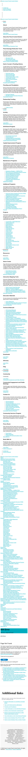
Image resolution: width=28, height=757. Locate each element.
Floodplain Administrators (9, 614)
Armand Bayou (6, 521)
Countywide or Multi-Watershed (10, 519)
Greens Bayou (6, 531)
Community (3, 607)
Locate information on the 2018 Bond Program (13, 668)
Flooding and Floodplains (6, 475)
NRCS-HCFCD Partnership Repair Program (13, 491)
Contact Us (5, 7)
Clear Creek (6, 528)
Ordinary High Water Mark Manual (11, 592)
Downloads (3, 604)
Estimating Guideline (8, 582)
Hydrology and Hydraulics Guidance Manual (13, 585)
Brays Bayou (6, 524)
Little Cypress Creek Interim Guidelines (12, 586)
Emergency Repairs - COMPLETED (11, 490)
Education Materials (5, 560)
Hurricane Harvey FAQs (8, 474)
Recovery (5, 472)
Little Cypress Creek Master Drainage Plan (13, 588)
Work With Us (4, 626)
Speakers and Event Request (10, 619)
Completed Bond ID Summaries (10, 485)
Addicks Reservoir (7, 520)
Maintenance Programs (6, 489)
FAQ (2, 606)
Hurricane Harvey (7, 465)
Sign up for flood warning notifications (13, 704)
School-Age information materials (10, 563)
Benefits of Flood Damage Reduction (11, 477)
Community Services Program (7, 620)
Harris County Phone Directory (10, 617)
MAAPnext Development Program (11, 506)
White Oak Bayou (7, 545)
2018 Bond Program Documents (10, 486)
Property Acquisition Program (10, 507)
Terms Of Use (9, 749)
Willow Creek (6, 546)
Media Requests (7, 624)
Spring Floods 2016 (7, 467)
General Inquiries (7, 611)
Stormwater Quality (7, 513)
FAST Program (6, 499)
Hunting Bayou (6, 533)
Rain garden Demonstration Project (11, 517)
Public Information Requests (9, 615)
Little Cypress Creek (8, 535)
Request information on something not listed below (14, 667)
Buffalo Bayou (6, 525)
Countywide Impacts (8, 470)
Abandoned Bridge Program (9, 495)
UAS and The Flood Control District (11, 508)
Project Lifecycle (7, 484)
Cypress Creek (6, 529)
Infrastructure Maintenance (9, 463)
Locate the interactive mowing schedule (12, 678)
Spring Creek (6, 541)
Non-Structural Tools (8, 462)
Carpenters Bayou (7, 526)
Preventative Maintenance (9, 497)
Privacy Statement (17, 749)
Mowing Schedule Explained (9, 555)
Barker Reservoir (7, 522)
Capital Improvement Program (7, 488)
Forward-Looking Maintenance (10, 498)
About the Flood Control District (8, 458)
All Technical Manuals (8, 565)
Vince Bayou (6, 543)
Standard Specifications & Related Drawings (13, 596)
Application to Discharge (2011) (10, 569)
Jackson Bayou (6, 534)
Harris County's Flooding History (8, 464)
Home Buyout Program (8, 514)
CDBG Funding (6, 479)
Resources (3, 547)
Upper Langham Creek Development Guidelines (14, 601)
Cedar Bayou (6, 527)
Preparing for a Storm (8, 551)
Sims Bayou (6, 540)
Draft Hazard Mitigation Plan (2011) (11, 581)
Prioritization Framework (8, 483)
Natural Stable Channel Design (10, 591)
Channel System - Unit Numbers (10, 574)
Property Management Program (10, 493)
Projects (2, 518)
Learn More (5, 33)
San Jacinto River (7, 538)
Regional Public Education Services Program (13, 562)
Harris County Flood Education (10, 554)
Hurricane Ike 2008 (7, 468)
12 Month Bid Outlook (8, 567)
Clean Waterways (7, 561)
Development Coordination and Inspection (13, 504)
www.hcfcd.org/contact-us (6, 654)
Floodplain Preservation (8, 515)
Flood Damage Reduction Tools (8, 460)
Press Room (3, 621)
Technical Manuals (5, 564)
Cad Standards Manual (8, 572)
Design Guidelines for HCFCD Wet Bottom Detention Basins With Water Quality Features (12, 576)
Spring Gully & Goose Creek (9, 542)
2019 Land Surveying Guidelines (10, 568)
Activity (2, 481)
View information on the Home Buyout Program (15, 715)
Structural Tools (6, 461)
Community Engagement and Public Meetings (11, 608)
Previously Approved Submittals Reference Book (14, 593)
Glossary (3, 605)
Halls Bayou (6, 532)
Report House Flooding (8, 550)
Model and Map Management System (11, 590)
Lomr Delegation (7, 589)
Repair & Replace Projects (9, 496)
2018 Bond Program (5, 482)
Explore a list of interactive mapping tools (13, 710)
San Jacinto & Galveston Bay (10, 539)
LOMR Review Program (8, 505)
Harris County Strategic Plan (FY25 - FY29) (14, 717)
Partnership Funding (5, 478)
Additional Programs (5, 500)
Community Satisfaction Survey (10, 613)
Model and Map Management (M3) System (13, 557)
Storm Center (4, 548)
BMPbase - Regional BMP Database (11, 556)
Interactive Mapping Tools (6, 553)
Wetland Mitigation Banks (9, 512)
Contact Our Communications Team (11, 625)
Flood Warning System (8, 549)
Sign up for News (7, 10)
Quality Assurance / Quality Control (11, 594)
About (2, 457)
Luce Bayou (6, 536)
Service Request (7, 8)
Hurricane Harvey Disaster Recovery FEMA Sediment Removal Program (12, 502)
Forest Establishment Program (10, 492)
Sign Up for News (7, 618)
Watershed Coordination (8, 603)
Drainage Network (7, 476)
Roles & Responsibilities (9, 471)
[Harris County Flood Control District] (9, 1)
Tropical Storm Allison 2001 (9, 469)
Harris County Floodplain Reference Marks (13, 558)
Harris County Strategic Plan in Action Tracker (15, 719)
